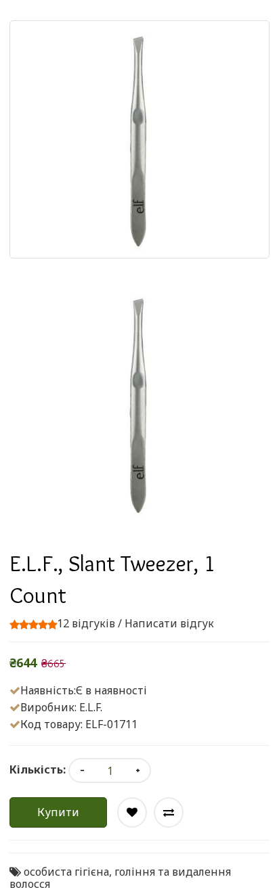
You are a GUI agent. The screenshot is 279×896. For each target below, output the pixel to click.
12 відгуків (86, 623)
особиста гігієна (66, 871)
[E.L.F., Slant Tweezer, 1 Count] (139, 404)
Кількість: (37, 769)
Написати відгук (169, 623)
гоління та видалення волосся (120, 877)
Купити (58, 812)
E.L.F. (90, 707)
